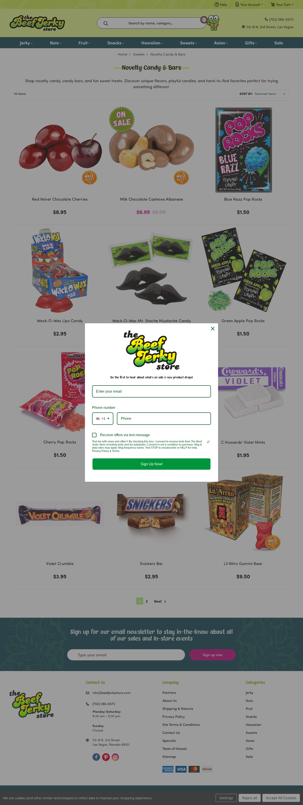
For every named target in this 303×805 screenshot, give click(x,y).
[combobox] (102, 418)
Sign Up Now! (152, 464)
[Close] (212, 328)
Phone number (103, 407)
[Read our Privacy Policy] (208, 442)
